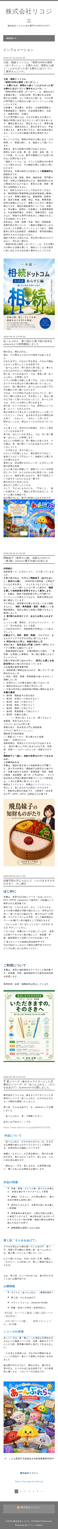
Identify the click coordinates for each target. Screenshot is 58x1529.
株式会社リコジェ (21, 1521)
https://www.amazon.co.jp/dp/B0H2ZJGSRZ (27, 1127)
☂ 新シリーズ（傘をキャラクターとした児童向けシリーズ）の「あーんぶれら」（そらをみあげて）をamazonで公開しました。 (29, 1084)
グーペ (31, 1525)
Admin (39, 1525)
